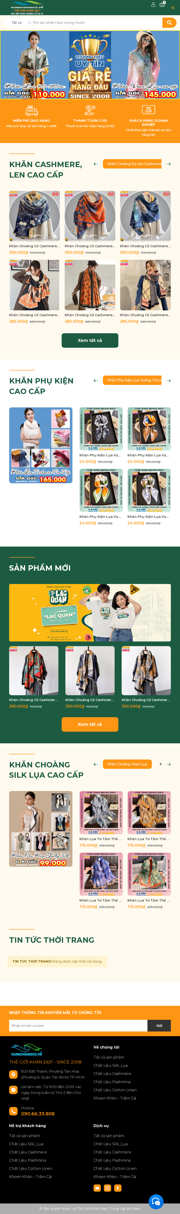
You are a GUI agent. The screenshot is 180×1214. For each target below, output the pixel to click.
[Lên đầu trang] (171, 1205)
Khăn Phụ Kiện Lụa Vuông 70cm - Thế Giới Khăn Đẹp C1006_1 (149, 517)
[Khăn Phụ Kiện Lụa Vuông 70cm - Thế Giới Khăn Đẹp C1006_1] (149, 490)
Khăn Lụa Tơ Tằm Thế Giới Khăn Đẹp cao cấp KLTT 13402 (149, 839)
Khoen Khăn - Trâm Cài (115, 1098)
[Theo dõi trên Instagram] (108, 1187)
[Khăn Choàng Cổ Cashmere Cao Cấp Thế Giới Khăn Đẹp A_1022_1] (145, 216)
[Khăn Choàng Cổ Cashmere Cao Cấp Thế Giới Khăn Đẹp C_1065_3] (90, 285)
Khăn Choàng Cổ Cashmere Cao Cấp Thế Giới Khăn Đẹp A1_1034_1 (146, 700)
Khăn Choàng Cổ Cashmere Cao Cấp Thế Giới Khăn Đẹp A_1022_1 (145, 246)
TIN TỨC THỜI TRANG (51, 940)
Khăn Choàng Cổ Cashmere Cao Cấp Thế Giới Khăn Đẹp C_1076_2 (34, 315)
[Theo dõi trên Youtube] (98, 1187)
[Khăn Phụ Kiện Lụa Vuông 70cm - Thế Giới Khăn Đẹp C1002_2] (149, 429)
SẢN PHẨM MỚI (40, 568)
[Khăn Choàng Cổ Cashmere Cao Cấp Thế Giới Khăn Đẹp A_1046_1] (34, 216)
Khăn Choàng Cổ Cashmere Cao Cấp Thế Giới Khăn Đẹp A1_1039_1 (33, 700)
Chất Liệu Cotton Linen (115, 1090)
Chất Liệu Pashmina (112, 1082)
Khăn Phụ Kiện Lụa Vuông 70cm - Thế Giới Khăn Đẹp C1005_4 (101, 517)
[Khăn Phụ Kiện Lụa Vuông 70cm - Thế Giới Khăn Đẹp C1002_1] (101, 429)
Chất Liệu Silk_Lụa (111, 1065)
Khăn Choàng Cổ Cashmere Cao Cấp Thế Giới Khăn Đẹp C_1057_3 (145, 315)
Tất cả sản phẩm (109, 1057)
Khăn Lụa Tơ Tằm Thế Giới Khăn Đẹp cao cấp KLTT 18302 (149, 900)
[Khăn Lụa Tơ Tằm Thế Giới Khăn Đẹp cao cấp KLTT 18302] (149, 874)
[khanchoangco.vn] (90, 64)
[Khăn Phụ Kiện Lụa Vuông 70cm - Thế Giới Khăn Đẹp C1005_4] (101, 490)
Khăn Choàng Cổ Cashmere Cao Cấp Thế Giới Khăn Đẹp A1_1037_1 (90, 700)
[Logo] (27, 7)
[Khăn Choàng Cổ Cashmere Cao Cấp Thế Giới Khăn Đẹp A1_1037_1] (90, 670)
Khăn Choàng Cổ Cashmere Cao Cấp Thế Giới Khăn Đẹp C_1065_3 (90, 315)
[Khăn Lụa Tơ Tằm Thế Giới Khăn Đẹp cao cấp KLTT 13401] (101, 812)
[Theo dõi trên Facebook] (118, 1187)
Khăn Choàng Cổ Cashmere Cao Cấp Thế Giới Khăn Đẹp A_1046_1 (34, 246)
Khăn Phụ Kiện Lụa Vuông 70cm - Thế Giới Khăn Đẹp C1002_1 (101, 455)
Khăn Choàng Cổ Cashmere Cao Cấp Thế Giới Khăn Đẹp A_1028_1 (90, 246)
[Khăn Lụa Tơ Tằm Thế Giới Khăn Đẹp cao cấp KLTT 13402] (149, 812)
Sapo (136, 1209)
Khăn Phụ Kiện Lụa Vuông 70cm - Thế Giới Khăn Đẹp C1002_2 (149, 455)
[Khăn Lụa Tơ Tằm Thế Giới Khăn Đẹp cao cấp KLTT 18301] (101, 874)
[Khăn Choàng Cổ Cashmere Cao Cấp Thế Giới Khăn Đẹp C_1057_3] (145, 285)
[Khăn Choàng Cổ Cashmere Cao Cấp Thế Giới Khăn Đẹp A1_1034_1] (146, 670)
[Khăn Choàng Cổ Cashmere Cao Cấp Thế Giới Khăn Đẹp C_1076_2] (34, 285)
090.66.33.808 (38, 1114)
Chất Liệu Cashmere (112, 1073)
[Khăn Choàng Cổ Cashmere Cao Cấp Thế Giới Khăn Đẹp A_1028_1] (90, 216)
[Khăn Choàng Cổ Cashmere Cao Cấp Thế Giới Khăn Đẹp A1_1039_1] (33, 670)
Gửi (159, 1026)
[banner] (40, 445)
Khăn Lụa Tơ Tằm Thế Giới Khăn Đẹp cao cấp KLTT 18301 (101, 900)
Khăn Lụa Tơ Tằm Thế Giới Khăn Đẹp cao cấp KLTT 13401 (101, 839)
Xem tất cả (90, 340)
